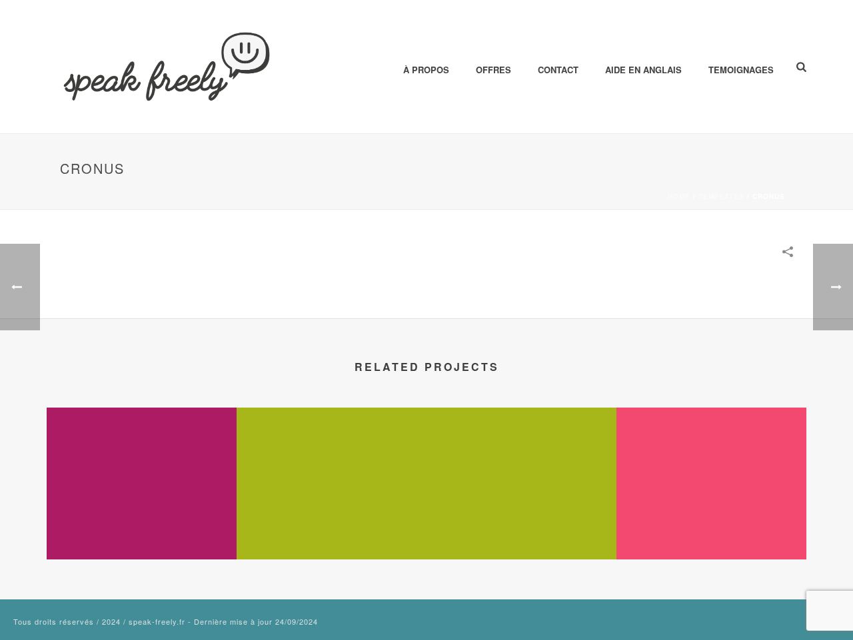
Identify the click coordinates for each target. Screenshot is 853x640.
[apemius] (521, 460)
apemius (521, 524)
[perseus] (331, 460)
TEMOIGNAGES (741, 69)
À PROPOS (426, 69)
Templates (721, 196)
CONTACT (558, 69)
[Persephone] (711, 460)
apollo (141, 524)
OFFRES (493, 69)
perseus (331, 524)
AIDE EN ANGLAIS (643, 69)
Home (679, 196)
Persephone (711, 524)
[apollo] (142, 460)
